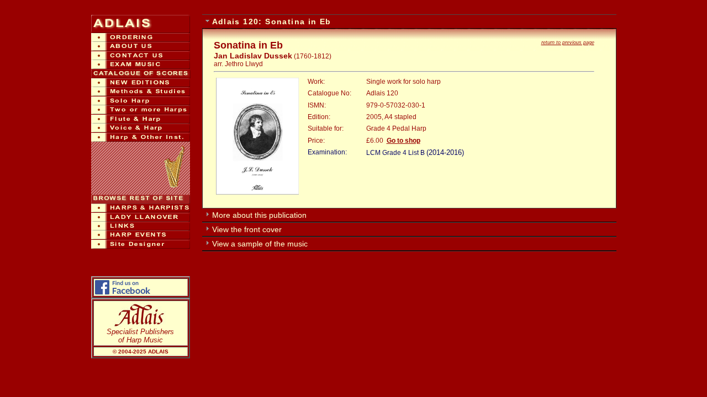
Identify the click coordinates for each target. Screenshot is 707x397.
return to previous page (567, 42)
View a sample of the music (260, 243)
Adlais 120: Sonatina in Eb (271, 21)
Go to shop (403, 140)
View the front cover (247, 229)
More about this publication (259, 215)
